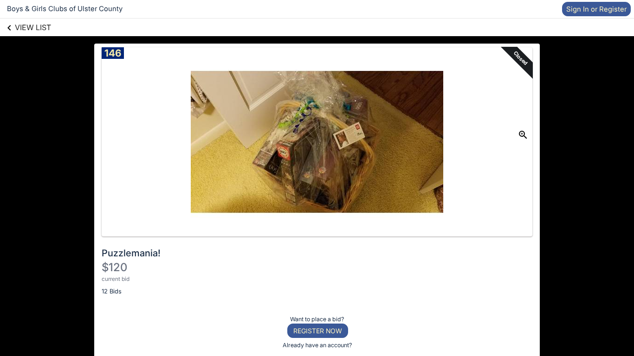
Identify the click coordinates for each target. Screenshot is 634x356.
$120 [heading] (114, 267)
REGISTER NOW (317, 331)
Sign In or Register (596, 9)
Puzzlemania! (131, 253)
